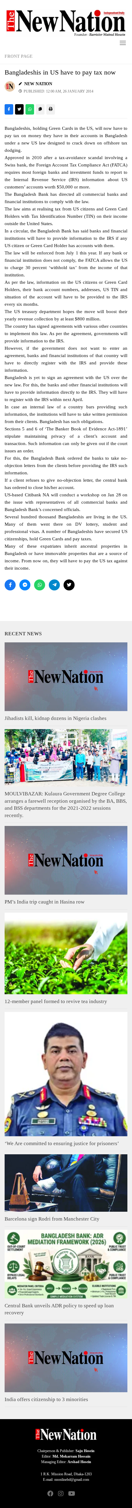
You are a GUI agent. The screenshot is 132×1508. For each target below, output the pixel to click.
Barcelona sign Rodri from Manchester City (52, 1219)
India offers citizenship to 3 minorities (46, 1399)
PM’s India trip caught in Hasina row (44, 902)
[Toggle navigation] (123, 43)
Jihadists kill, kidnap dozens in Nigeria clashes (56, 718)
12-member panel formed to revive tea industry (56, 1001)
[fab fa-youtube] (71, 1494)
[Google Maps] (82, 1494)
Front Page (19, 56)
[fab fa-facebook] (50, 1494)
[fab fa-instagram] (61, 1494)
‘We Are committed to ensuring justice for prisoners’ (62, 1143)
